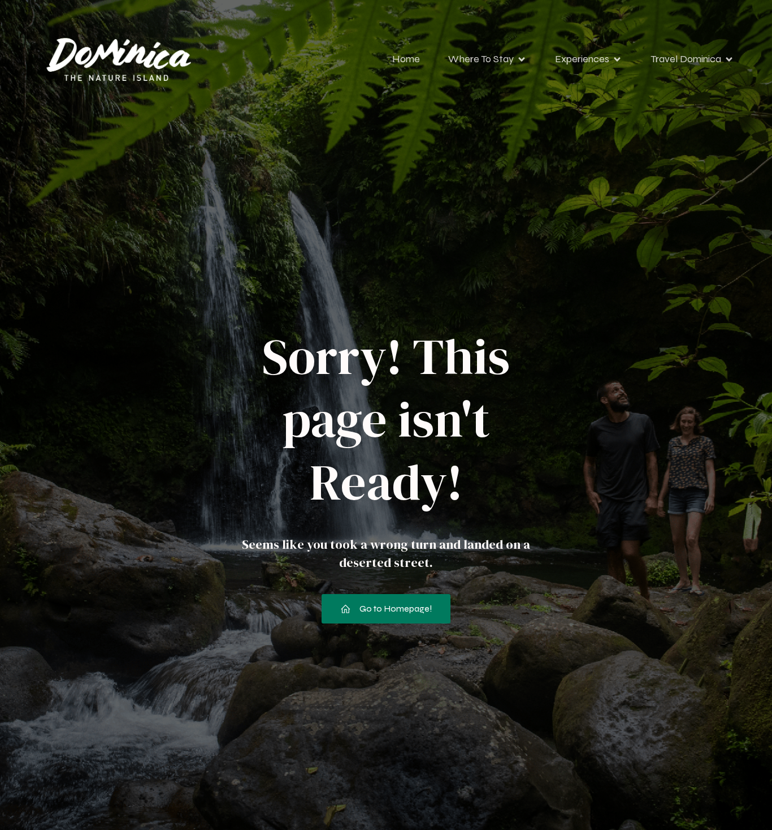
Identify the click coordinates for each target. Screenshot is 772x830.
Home (406, 59)
